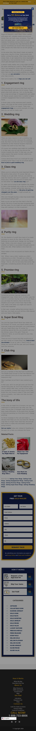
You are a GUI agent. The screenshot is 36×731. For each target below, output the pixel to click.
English (6, 718)
